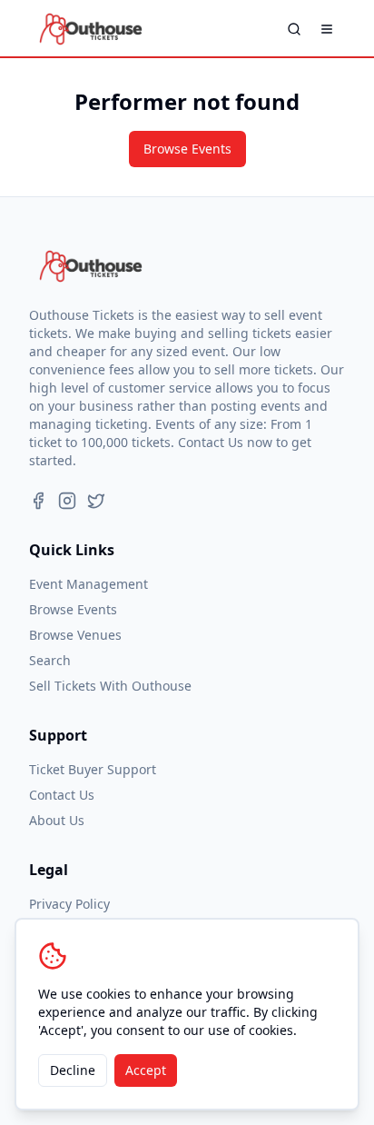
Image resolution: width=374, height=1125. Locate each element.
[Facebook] (38, 501)
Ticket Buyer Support (92, 769)
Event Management (88, 583)
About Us (56, 820)
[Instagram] (67, 501)
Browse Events (187, 148)
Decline (72, 1070)
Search (50, 660)
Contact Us (61, 794)
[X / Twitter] (96, 501)
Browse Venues (75, 634)
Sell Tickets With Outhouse (110, 685)
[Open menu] (327, 29)
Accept (145, 1070)
